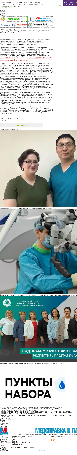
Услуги (2, 421)
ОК (60, 5)
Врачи (2, 13)
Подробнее (6, 8)
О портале (4, 438)
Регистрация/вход (58, 436)
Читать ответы (65, 37)
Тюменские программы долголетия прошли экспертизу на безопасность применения (33, 363)
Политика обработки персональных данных (17, 447)
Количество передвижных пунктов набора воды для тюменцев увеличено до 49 (31, 407)
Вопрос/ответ (17, 444)
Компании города (19, 438)
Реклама (3, 441)
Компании (4, 12)
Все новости (7, 116)
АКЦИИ (3, 449)
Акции (2, 15)
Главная (3, 29)
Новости (11, 29)
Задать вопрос (65, 33)
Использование (6, 442)
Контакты (3, 439)
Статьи (2, 420)
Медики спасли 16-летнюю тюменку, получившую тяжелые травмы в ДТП (28, 208)
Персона (3, 426)
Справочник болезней (21, 442)
